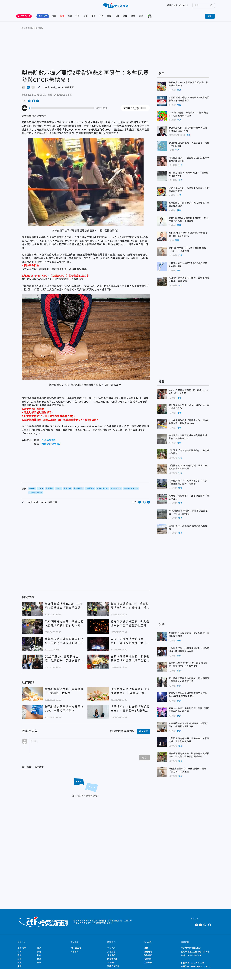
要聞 (70, 16)
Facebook (196, 925)
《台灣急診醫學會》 (50, 444)
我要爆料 (148, 959)
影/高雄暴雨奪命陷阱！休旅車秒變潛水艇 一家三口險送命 (162, 514)
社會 (78, 16)
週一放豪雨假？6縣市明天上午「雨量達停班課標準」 (162, 176)
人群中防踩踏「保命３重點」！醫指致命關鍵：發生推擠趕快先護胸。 (98, 644)
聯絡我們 (148, 955)
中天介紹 (111, 948)
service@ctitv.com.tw (201, 966)
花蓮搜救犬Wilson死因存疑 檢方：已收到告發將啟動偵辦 (162, 469)
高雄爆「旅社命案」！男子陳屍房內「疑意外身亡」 (162, 499)
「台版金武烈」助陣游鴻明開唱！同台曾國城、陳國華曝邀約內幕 (162, 651)
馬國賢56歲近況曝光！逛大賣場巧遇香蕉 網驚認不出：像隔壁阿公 (162, 667)
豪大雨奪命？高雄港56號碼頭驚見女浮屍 (162, 529)
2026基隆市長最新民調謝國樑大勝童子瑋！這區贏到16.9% (162, 236)
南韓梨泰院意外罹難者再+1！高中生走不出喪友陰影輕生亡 (32, 644)
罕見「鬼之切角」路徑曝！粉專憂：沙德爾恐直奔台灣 (162, 191)
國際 (109, 16)
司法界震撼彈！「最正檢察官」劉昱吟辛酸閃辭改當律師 (162, 161)
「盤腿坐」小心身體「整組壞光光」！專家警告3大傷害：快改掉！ (98, 712)
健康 (133, 16)
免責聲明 (111, 963)
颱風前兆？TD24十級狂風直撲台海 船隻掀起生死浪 (162, 86)
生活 (101, 16)
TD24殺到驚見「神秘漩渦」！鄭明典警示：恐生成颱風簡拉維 (162, 116)
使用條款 (111, 955)
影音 (125, 16)
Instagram (200, 925)
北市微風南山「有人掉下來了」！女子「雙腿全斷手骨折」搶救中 (162, 484)
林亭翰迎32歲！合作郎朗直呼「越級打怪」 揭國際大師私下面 (162, 727)
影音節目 (75, 952)
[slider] (61, 108)
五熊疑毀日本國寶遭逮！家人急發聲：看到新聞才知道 (162, 206)
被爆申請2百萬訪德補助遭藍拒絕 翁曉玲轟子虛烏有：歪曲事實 (162, 221)
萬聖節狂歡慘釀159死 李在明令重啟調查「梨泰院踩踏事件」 (32, 609)
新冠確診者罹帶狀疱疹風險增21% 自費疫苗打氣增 (32, 712)
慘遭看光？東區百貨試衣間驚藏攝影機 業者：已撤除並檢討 (162, 439)
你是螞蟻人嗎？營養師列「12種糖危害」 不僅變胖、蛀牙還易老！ (98, 694)
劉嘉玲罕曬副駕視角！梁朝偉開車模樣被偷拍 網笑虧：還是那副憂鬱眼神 (162, 757)
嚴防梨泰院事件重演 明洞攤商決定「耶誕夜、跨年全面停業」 (98, 662)
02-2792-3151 (197, 963)
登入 (210, 16)
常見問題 (148, 952)
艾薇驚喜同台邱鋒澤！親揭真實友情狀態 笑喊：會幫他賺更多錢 (162, 742)
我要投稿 (148, 963)
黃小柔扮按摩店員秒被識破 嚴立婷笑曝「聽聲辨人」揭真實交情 (162, 682)
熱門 (62, 16)
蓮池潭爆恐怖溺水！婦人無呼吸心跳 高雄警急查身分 (162, 409)
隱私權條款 (112, 959)
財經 (141, 16)
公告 (146, 948)
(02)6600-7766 (194, 955)
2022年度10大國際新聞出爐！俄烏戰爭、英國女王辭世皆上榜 (32, 662)
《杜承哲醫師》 (48, 440)
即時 (54, 16)
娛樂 (85, 16)
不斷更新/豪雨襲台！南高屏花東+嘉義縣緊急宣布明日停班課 (162, 101)
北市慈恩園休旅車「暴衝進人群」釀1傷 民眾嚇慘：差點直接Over (162, 424)
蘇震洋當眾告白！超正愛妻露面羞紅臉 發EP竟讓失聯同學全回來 (162, 697)
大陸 (117, 16)
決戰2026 (42, 16)
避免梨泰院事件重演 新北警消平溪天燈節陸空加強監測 (98, 626)
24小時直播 (76, 948)
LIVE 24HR (25, 16)
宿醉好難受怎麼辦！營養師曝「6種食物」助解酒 (32, 694)
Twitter (191, 925)
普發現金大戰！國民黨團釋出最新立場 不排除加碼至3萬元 (162, 131)
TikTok (209, 925)
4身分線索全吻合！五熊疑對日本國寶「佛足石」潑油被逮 (162, 251)
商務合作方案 (113, 966)
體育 (93, 16)
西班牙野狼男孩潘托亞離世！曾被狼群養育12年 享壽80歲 (162, 281)
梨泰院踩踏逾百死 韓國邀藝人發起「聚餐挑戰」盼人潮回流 (32, 626)
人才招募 (111, 952)
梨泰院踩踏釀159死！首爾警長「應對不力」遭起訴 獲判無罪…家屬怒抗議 (98, 609)
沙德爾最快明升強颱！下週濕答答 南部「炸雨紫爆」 (162, 146)
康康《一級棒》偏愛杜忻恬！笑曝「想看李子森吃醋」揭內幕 (162, 712)
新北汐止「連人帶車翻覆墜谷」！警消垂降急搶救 (162, 454)
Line (204, 925)
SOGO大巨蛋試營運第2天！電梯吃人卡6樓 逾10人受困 (162, 394)
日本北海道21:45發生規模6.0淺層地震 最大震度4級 (162, 266)
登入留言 (143, 731)
